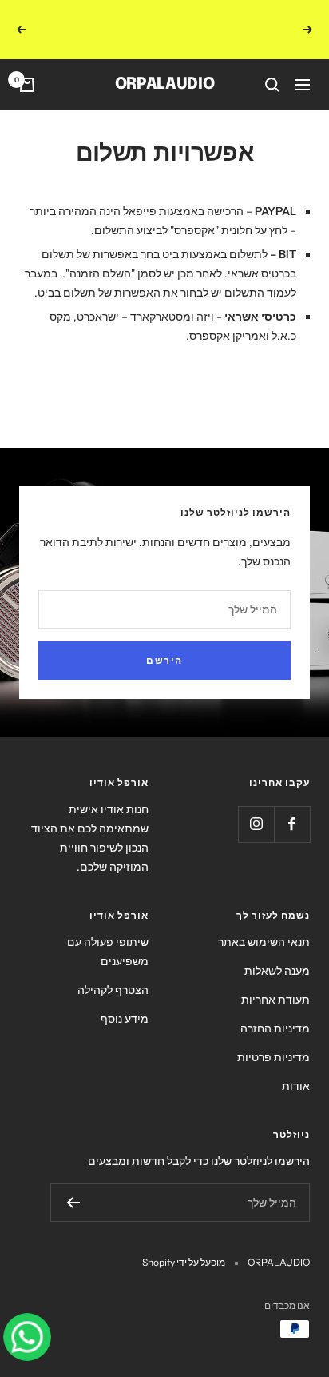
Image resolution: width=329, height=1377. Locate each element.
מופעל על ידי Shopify (183, 1245)
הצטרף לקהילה (113, 972)
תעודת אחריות (275, 982)
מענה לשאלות (277, 953)
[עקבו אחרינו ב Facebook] (292, 806)
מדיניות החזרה (275, 1011)
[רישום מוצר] (73, 1185)
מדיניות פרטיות (273, 1039)
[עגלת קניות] (27, 67)
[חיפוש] (272, 67)
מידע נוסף (125, 1001)
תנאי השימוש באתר (264, 924)
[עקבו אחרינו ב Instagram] (256, 806)
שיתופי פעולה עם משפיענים (108, 934)
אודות (296, 1068)
